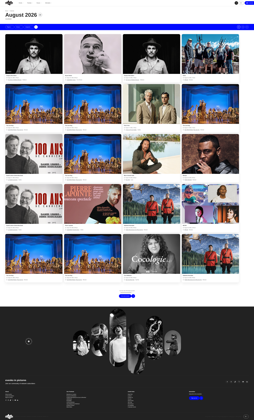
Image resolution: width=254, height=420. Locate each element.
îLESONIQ (69, 400)
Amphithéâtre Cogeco (71, 79)
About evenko (8, 394)
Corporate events (132, 407)
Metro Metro (69, 407)
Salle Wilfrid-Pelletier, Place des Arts (15, 129)
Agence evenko (9, 397)
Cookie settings (238, 416)
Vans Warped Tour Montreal (73, 403)
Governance (131, 403)
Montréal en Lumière (71, 394)
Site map (130, 402)
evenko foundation (9, 395)
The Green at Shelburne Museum (14, 79)
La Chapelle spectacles (13, 179)
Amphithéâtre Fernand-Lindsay (73, 229)
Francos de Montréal (71, 395)
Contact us (130, 397)
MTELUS (186, 79)
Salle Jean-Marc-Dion (130, 279)
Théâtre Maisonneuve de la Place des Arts (134, 229)
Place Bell (128, 179)
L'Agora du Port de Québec (131, 129)
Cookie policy (231, 416)
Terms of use (214, 416)
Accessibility (131, 405)
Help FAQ (130, 394)
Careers (130, 395)
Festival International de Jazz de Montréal (76, 397)
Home (6, 10)
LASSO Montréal (70, 402)
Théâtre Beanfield (188, 179)
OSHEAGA (69, 399)
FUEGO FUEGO (70, 405)
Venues (129, 399)
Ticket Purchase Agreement (223, 416)
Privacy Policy (208, 416)
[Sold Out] (34, 53)
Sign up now (194, 398)
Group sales (130, 400)
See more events (125, 296)
